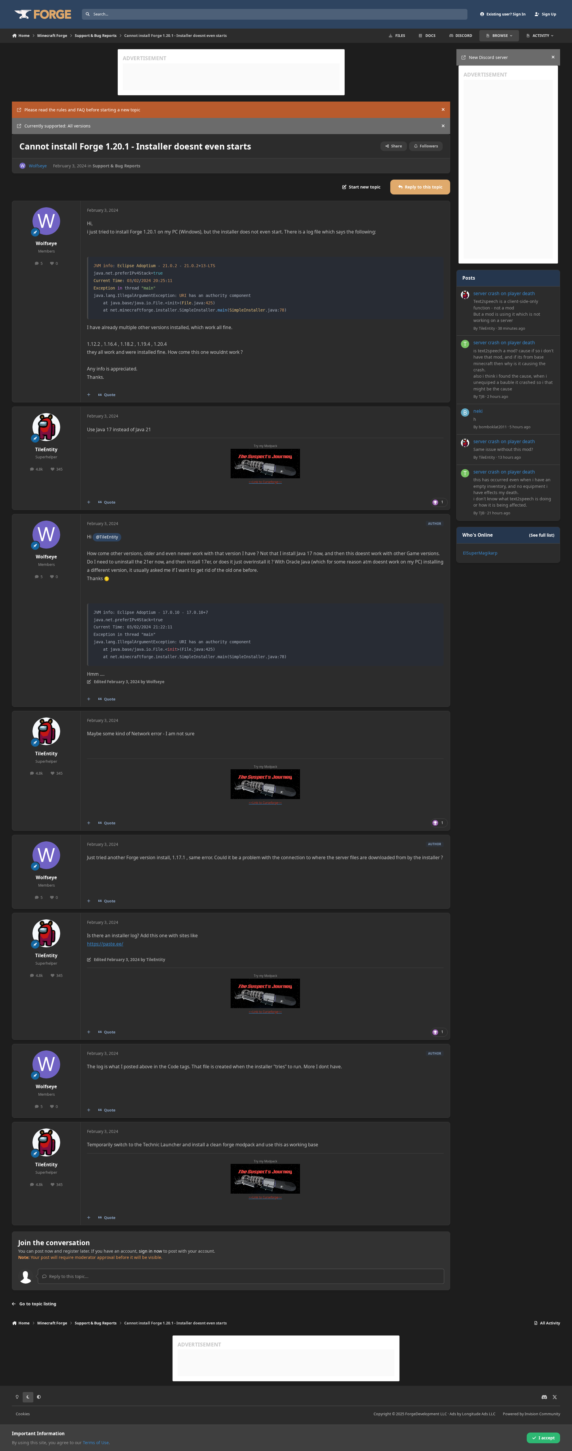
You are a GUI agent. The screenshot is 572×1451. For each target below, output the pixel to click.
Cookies (23, 1413)
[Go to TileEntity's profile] (46, 427)
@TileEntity (107, 537)
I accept (547, 1438)
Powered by (531, 1413)
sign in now (150, 1251)
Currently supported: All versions (57, 126)
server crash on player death (504, 293)
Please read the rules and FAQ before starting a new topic (82, 110)
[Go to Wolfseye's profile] (22, 166)
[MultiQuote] (88, 395)
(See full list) (541, 535)
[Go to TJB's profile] (465, 344)
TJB (481, 396)
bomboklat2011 (493, 426)
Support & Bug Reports (116, 166)
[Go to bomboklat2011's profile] (465, 412)
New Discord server (488, 57)
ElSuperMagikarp (480, 553)
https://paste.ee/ (105, 944)
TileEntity (46, 449)
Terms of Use (96, 1442)
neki (478, 411)
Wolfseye (38, 166)
